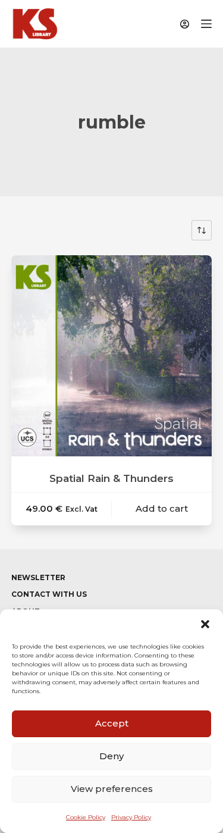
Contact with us (49, 594)
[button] (205, 624)
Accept (111, 723)
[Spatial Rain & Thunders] (111, 355)
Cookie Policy (85, 817)
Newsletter (38, 577)
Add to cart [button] (162, 508)
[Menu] (206, 23)
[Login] (184, 24)
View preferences (112, 788)
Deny (111, 756)
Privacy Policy (131, 817)
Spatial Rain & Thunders (111, 478)
